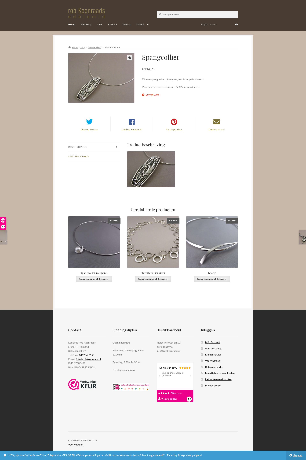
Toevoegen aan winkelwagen (94, 279)
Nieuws (127, 24)
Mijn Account (212, 342)
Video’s (141, 24)
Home (71, 24)
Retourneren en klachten (218, 379)
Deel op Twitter (89, 129)
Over (100, 24)
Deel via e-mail (216, 129)
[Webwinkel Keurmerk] (82, 384)
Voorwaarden (212, 360)
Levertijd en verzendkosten (220, 372)
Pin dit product (174, 129)
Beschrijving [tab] (77, 146)
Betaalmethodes (214, 366)
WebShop (86, 24)
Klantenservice (213, 354)
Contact (112, 24)
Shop (82, 47)
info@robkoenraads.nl (88, 359)
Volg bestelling (213, 348)
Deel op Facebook (132, 129)
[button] (129, 57)
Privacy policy (213, 385)
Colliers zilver (94, 47)
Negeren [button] (297, 455)
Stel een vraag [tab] (78, 156)
